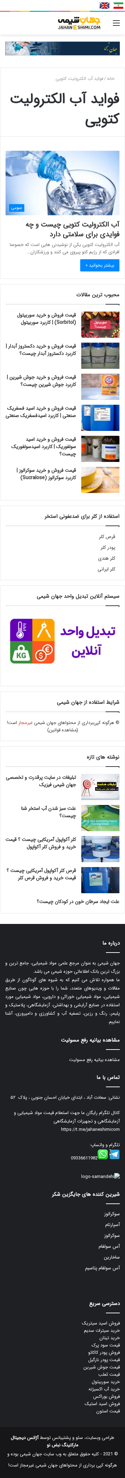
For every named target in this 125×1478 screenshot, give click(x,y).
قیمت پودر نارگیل (104, 1360)
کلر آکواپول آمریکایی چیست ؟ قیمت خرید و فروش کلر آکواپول (41, 843)
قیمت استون (108, 1411)
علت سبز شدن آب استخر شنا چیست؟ (48, 812)
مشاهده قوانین (63, 730)
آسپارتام (112, 1225)
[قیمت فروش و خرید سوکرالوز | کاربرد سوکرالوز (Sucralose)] (100, 480)
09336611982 (84, 1158)
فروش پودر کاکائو (104, 1352)
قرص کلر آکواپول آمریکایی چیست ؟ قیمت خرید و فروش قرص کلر (41, 874)
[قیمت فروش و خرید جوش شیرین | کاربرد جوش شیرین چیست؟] (100, 387)
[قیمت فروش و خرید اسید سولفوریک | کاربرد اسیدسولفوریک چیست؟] (100, 449)
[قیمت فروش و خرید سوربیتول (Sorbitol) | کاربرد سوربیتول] (100, 325)
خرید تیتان (109, 1338)
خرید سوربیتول (106, 1382)
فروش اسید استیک (102, 1404)
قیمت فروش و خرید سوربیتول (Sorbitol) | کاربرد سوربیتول (46, 318)
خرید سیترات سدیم (102, 1330)
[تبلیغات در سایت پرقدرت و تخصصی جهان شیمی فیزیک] (100, 787)
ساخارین (112, 1257)
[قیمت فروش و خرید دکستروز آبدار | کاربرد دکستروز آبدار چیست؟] (100, 356)
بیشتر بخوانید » (99, 265)
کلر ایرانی (106, 569)
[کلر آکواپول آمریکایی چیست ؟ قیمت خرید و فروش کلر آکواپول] (100, 849)
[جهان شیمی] (62, 48)
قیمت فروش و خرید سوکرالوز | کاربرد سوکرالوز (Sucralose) (46, 474)
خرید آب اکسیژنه (104, 1389)
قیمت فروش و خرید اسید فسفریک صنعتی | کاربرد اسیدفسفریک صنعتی (41, 411)
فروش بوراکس (106, 1396)
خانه (111, 78)
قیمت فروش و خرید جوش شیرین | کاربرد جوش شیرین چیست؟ (41, 380)
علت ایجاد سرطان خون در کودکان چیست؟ (78, 901)
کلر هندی (106, 558)
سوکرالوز (112, 1214)
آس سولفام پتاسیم (102, 1268)
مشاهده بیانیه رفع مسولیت (94, 1059)
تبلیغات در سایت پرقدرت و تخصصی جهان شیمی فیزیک (41, 781)
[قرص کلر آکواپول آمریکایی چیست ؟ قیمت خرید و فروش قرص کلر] (100, 880)
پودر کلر (108, 547)
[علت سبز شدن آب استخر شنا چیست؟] (100, 818)
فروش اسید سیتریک (101, 1323)
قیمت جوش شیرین (101, 1367)
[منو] (116, 26)
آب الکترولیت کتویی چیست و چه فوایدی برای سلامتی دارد (72, 229)
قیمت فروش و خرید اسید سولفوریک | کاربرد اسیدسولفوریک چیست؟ (43, 446)
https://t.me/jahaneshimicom (90, 1129)
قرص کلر (107, 536)
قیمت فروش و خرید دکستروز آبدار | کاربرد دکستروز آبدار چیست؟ (41, 349)
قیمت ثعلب (109, 1374)
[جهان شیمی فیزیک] (80, 23)
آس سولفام (109, 1246)
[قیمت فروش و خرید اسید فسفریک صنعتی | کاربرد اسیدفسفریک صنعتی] (100, 418)
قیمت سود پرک (106, 1345)
